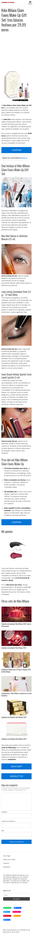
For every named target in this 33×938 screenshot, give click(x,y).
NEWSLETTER (16, 776)
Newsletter (6, 867)
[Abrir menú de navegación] (30, 2)
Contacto (6, 863)
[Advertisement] (16, 50)
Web (2, 830)
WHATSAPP (16, 766)
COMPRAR (16, 150)
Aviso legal (6, 856)
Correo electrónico (8, 821)
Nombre (4, 812)
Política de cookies (9, 859)
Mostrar (24, 158)
